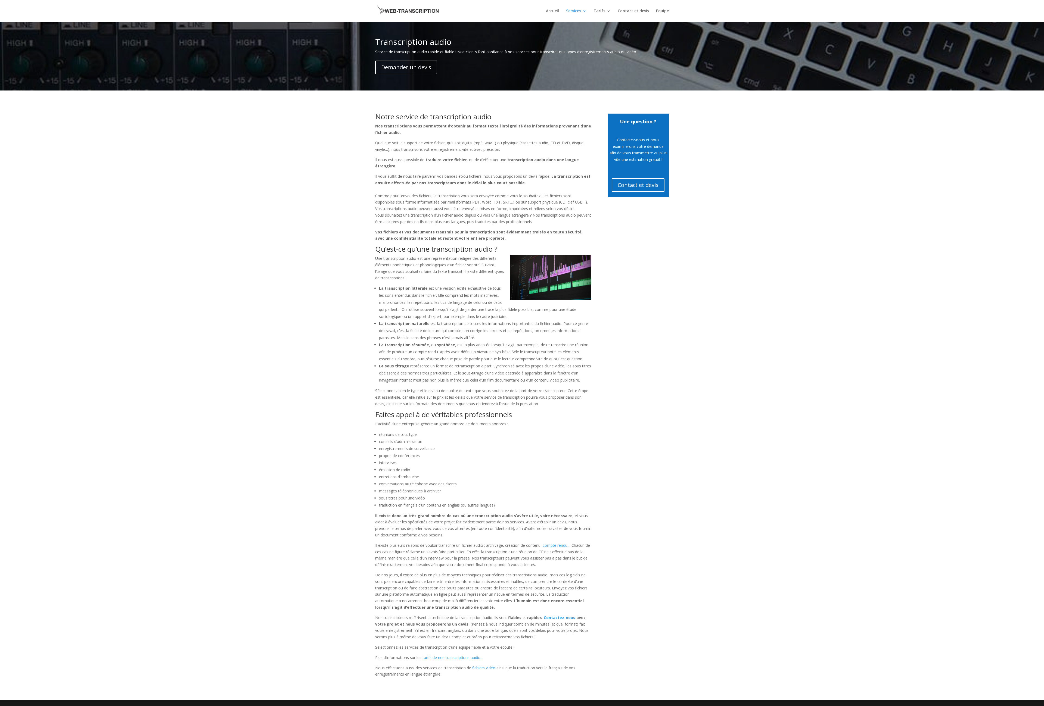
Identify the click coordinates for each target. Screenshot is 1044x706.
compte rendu (555, 545)
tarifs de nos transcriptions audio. (451, 657)
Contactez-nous (559, 617)
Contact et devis (633, 11)
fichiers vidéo (483, 667)
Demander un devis (406, 67)
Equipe (662, 11)
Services (573, 11)
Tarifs (599, 11)
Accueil (552, 11)
